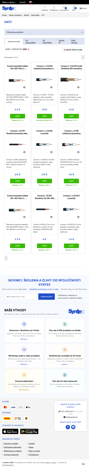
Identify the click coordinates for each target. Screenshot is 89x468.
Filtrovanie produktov (15, 32)
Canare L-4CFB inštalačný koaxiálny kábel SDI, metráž (71, 132)
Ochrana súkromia (11, 454)
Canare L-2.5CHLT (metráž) (71, 196)
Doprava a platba (11, 443)
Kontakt (22, 2)
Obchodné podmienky (12, 447)
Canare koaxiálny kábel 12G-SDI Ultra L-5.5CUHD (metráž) (17, 196)
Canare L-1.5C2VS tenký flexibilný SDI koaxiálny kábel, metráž (71, 67)
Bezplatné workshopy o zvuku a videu (44, 289)
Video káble (35, 15)
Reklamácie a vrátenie (13, 451)
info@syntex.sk (71, 417)
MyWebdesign (7, 465)
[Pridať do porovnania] (24, 87)
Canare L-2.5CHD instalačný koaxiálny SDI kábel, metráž (44, 67)
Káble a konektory (15, 15)
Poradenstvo (34, 454)
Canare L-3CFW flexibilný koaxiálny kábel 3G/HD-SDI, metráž (17, 132)
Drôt (25, 49)
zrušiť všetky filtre (74, 50)
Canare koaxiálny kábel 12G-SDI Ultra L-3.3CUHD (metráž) (17, 67)
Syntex (4, 15)
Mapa (31, 447)
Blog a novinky (34, 451)
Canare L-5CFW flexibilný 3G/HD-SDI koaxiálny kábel (44, 196)
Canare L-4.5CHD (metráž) (44, 132)
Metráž (26, 15)
